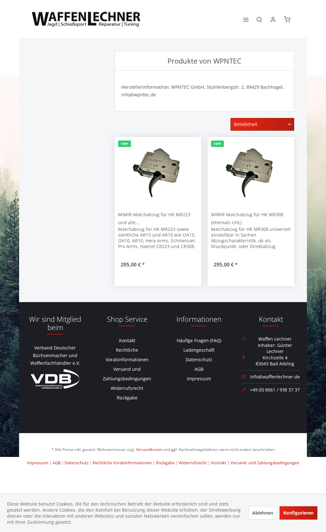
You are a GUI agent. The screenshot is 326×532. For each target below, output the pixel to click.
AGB (199, 369)
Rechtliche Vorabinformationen (127, 355)
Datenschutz (199, 359)
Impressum (199, 379)
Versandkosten (149, 449)
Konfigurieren (298, 513)
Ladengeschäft (199, 350)
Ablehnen (262, 513)
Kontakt (127, 340)
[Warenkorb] (287, 19)
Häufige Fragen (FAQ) (199, 340)
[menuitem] (245, 19)
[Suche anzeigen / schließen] (259, 19)
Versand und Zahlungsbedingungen (127, 374)
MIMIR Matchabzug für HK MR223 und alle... (154, 218)
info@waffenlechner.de (275, 377)
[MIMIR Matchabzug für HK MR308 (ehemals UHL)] (251, 172)
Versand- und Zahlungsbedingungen (264, 463)
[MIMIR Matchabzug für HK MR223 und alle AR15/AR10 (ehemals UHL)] (158, 172)
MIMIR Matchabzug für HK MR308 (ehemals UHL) (247, 218)
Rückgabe (127, 398)
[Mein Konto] (273, 19)
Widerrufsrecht (127, 388)
